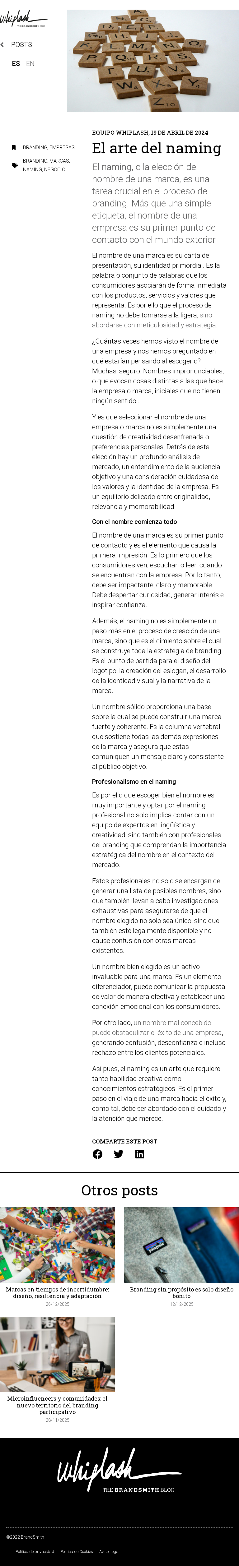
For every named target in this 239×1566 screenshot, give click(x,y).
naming (32, 170)
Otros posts (119, 1189)
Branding (35, 147)
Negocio (54, 170)
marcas (59, 161)
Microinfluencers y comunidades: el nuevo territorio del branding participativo (57, 1405)
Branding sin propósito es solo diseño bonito (181, 1293)
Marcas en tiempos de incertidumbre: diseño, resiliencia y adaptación (57, 1293)
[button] (98, 1154)
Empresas (62, 147)
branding (35, 161)
